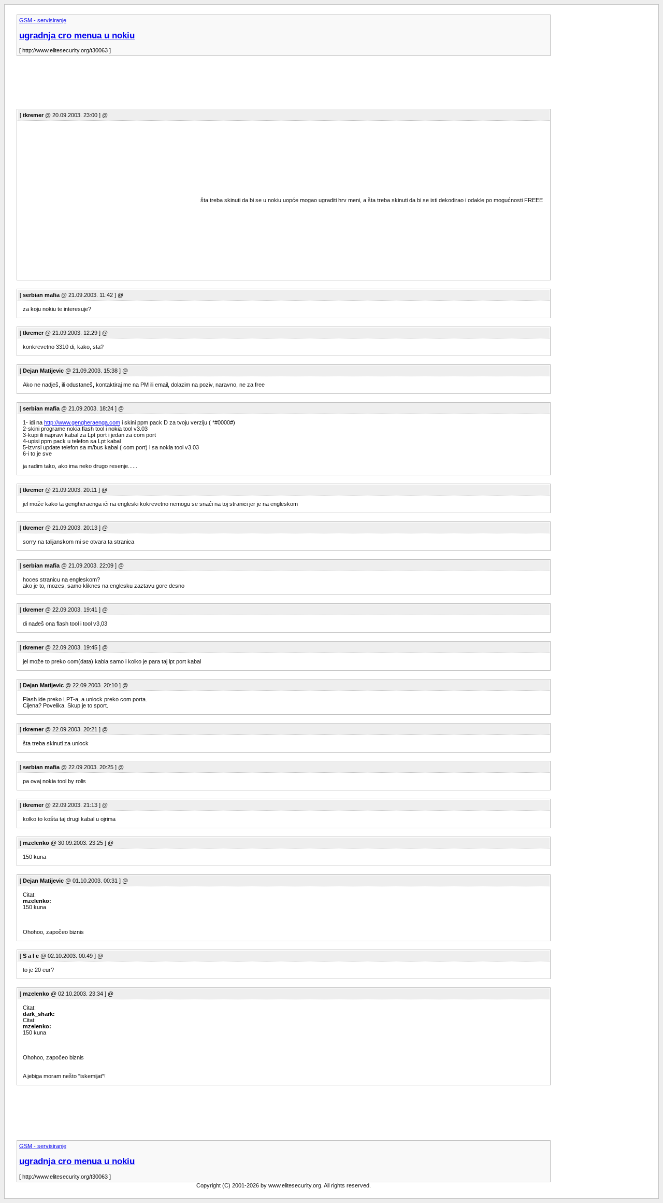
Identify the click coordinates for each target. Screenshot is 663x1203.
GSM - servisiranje (42, 20)
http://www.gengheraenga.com (82, 422)
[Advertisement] (205, 85)
